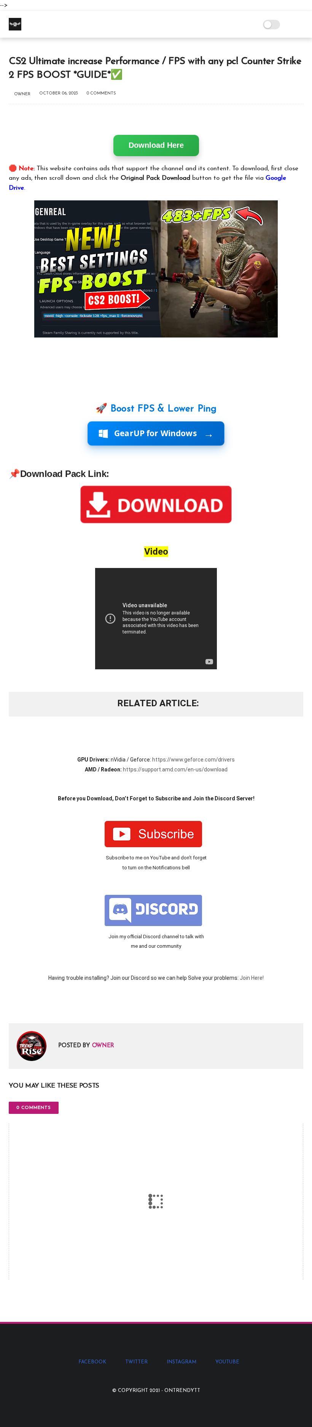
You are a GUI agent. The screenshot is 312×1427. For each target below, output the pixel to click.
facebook (92, 1362)
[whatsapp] (46, 1005)
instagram (181, 1362)
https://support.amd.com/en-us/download (175, 769)
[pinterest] (61, 1005)
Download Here (156, 145)
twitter (136, 1362)
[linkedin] (76, 1005)
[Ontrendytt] (15, 29)
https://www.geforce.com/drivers (193, 760)
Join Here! (252, 978)
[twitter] (30, 1005)
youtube (227, 1362)
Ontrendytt (182, 1390)
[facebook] (15, 1005)
